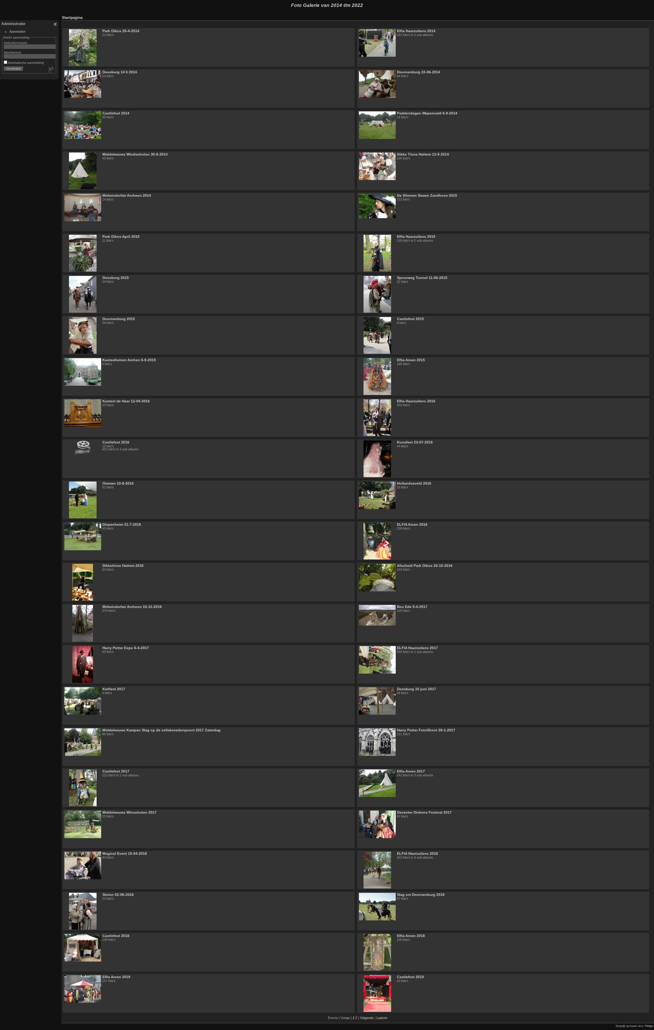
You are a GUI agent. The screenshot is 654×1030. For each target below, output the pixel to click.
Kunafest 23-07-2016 (415, 442)
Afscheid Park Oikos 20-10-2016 (424, 566)
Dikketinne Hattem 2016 (123, 566)
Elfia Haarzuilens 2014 (416, 31)
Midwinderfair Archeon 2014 (126, 195)
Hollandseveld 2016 (414, 483)
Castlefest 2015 (410, 319)
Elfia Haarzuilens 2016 (416, 401)
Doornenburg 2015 (118, 319)
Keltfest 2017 (113, 689)
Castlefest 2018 (115, 936)
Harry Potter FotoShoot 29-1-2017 (426, 730)
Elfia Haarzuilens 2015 (416, 237)
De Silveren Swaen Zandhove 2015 (427, 195)
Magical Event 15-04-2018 (124, 853)
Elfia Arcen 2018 (411, 936)
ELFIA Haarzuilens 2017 (417, 648)
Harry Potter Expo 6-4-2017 (125, 648)
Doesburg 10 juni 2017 (416, 689)
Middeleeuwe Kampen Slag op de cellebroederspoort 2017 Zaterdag (161, 730)
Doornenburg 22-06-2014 (418, 72)
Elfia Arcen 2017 (411, 771)
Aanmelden (17, 31)
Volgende (366, 1018)
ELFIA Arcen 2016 (412, 524)
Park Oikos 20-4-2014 (120, 31)
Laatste (381, 1018)
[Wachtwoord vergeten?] (50, 69)
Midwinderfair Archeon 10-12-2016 (132, 607)
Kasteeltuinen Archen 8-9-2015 (129, 360)
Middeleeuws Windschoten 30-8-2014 (135, 154)
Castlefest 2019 (410, 977)
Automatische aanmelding (25, 62)
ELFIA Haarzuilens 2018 (417, 853)
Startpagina (72, 17)
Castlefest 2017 (115, 771)
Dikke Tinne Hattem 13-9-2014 (423, 154)
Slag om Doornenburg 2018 (421, 895)
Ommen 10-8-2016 (118, 483)
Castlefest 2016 (115, 442)
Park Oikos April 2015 (120, 237)
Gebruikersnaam (15, 42)
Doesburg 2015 (115, 278)
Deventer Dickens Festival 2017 (424, 812)
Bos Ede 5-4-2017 (412, 607)
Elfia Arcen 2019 (116, 977)
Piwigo (649, 1025)
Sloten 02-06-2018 (118, 895)
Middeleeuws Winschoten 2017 (129, 812)
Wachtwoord (12, 52)
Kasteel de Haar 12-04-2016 (126, 401)
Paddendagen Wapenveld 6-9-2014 (427, 113)
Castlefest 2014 (115, 113)
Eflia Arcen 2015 (411, 360)
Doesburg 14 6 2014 (119, 72)
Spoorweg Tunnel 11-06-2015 (422, 278)
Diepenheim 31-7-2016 (121, 524)
